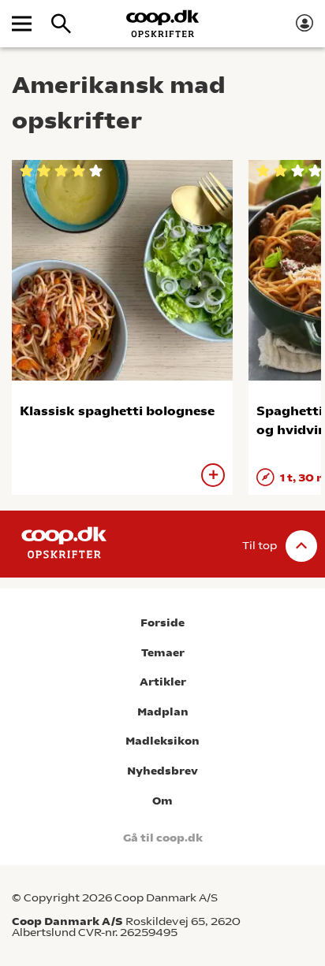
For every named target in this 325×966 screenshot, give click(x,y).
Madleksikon (162, 741)
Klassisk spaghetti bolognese (117, 410)
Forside (162, 623)
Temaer (163, 652)
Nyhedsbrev (162, 771)
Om (162, 801)
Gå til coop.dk (163, 838)
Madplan (163, 712)
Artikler (163, 682)
